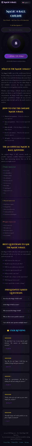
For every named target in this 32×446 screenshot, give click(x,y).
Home (2, 6)
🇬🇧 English (25, 2)
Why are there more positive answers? (13, 316)
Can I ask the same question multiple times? (15, 322)
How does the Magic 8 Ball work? (12, 298)
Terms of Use (14, 442)
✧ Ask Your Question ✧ (16, 25)
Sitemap (27, 442)
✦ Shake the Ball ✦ (16, 56)
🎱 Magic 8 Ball (8, 2)
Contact (21, 442)
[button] (16, 43)
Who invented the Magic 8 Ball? (12, 310)
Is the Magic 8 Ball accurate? (11, 304)
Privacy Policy (7, 442)
